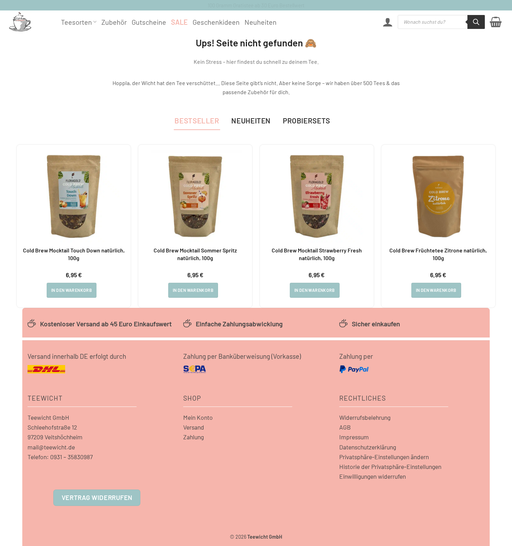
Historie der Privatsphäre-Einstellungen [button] (390, 466)
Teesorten (76, 22)
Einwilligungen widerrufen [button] (372, 476)
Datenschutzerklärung (367, 447)
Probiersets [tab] (306, 120)
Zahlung (193, 437)
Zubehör (114, 22)
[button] (387, 22)
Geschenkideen (216, 22)
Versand (193, 427)
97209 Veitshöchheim (55, 437)
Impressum (354, 437)
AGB (345, 427)
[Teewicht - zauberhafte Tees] (30, 21)
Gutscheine (149, 22)
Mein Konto (198, 417)
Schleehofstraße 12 (52, 427)
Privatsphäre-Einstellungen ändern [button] (384, 457)
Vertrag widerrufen (97, 497)
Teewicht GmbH (48, 417)
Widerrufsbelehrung (364, 417)
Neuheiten (261, 22)
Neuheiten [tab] (251, 120)
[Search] (476, 22)
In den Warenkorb (71, 290)
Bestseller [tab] (196, 120)
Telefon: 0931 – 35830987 (60, 457)
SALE (179, 22)
